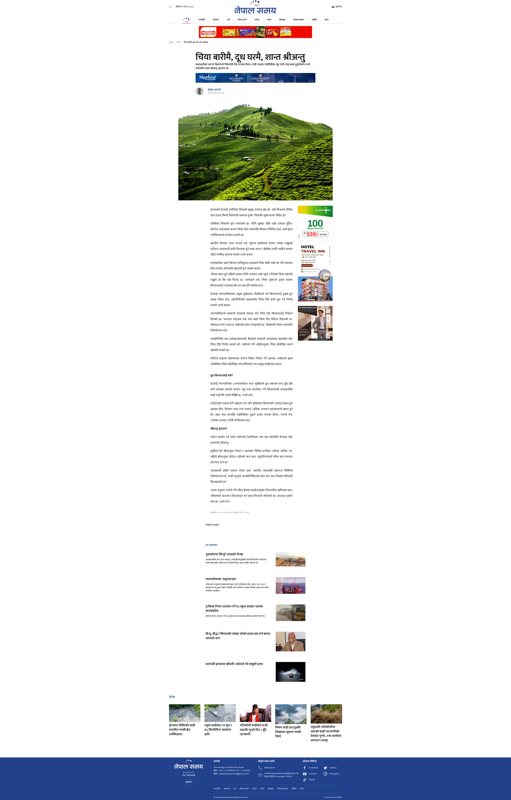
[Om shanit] (315, 323)
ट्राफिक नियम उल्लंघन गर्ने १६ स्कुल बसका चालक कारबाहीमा (234, 609)
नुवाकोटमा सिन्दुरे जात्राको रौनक (224, 554)
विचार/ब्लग (242, 20)
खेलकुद (282, 20)
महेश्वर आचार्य (214, 89)
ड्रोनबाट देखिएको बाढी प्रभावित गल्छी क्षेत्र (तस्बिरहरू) (182, 730)
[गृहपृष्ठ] (186, 19)
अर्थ (228, 20)
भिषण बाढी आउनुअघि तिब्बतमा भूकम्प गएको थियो (288, 732)
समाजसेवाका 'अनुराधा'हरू (221, 579)
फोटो (269, 20)
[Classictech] (315, 223)
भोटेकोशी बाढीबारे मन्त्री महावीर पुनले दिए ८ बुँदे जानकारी (254, 730)
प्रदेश (327, 20)
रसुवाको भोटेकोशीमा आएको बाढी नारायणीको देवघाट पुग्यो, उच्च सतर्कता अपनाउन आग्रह (326, 733)
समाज (178, 42)
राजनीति (202, 20)
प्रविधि (314, 20)
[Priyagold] (255, 32)
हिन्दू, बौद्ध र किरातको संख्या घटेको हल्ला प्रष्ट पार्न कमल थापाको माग (238, 636)
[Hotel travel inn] (315, 273)
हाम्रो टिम (189, 782)
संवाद (257, 20)
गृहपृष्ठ (171, 42)
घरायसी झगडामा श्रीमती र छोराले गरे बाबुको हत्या (235, 664)
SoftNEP (338, 797)
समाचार (216, 20)
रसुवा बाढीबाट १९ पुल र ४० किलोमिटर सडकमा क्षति (218, 730)
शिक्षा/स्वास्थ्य (298, 20)
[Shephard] (255, 78)
